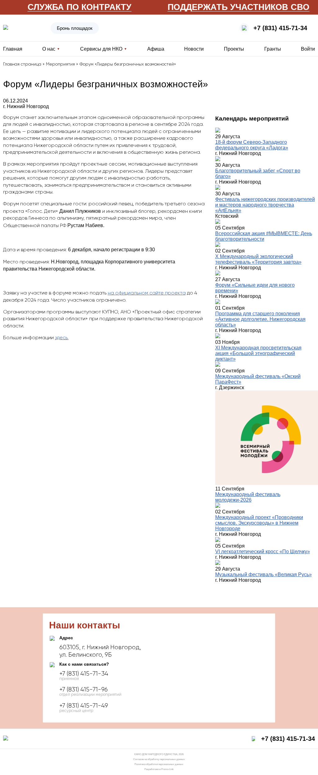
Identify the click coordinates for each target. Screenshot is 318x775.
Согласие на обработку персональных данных (159, 759)
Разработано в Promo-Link (159, 769)
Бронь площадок (75, 28)
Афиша (155, 49)
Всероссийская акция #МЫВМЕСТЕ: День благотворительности (263, 236)
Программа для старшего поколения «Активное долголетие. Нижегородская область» (260, 319)
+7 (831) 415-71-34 (280, 28)
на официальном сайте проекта (147, 293)
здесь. (62, 337)
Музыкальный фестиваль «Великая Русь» (263, 574)
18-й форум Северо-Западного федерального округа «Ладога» (251, 144)
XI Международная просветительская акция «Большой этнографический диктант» (258, 353)
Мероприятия (60, 64)
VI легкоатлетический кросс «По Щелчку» (262, 551)
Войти (308, 49)
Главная (12, 49)
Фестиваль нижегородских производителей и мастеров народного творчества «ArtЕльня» (265, 205)
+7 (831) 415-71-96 (83, 689)
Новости (194, 49)
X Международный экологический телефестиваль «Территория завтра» (258, 259)
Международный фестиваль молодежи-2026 (247, 497)
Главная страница (22, 64)
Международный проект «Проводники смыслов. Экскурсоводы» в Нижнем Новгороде (259, 523)
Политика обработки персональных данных (158, 764)
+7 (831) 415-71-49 (83, 706)
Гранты (272, 49)
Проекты (234, 49)
